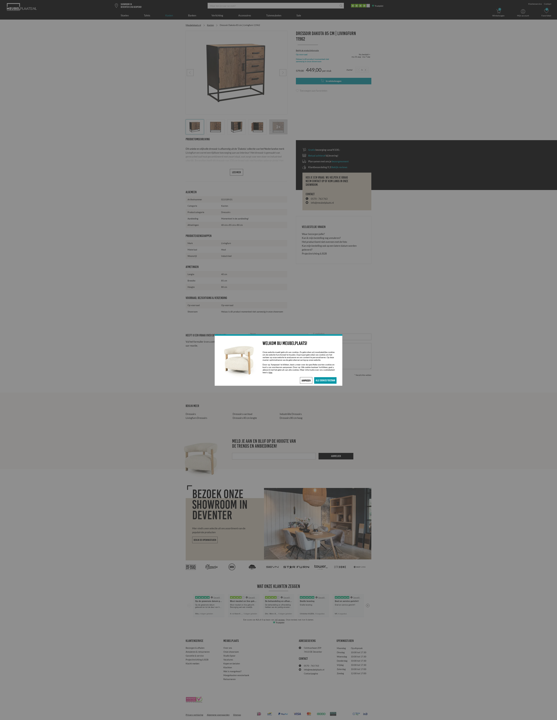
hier (270, 372)
